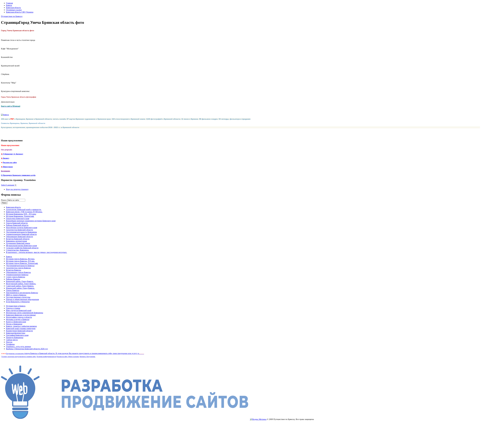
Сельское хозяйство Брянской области (22, 248)
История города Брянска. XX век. (20, 261)
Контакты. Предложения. (87, 356)
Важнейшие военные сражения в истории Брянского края (30, 221)
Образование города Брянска (18, 272)
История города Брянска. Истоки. (20, 259)
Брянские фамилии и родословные (21, 315)
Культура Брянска (13, 270)
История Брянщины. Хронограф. (20, 216)
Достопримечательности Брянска (20, 266)
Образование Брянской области (19, 236)
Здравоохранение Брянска (17, 275)
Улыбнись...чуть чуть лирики (18, 346)
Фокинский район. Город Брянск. (20, 288)
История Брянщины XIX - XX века (21, 214)
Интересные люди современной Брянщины (24, 313)
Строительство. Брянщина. (17, 250)
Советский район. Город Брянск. (20, 286)
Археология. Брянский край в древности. (23, 209)
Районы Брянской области (17, 225)
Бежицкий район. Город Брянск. (20, 281)
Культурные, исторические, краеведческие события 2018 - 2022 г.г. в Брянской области (40, 127)
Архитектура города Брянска (18, 268)
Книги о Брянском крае (16, 322)
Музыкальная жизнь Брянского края (21, 245)
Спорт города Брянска (15, 277)
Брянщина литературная (16, 241)
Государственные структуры (18, 297)
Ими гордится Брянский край (18, 310)
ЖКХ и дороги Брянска (16, 295)
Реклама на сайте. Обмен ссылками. (68, 356)
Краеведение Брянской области (19, 331)
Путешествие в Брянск (15, 306)
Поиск (4, 200)
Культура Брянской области (17, 239)
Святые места (12, 340)
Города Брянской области (17, 223)
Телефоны (10, 344)
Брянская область (13, 8)
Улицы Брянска (12, 290)
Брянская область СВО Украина (19, 12)
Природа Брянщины (14, 337)
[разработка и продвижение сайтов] (125, 419)
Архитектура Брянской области (19, 230)
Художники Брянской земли (18, 243)
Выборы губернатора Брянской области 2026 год (27, 349)
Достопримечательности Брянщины (21, 232)
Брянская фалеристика (15, 333)
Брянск (9, 5)
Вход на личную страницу (17, 189)
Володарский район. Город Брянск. (21, 284)
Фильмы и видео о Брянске (17, 319)
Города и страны (13, 308)
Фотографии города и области (19, 317)
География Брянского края (17, 335)
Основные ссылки (14, 10)
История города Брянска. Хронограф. (22, 263)
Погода (9, 342)
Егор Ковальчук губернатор (18, 302)
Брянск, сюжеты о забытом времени (21, 326)
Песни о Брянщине (14, 324)
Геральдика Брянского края (17, 218)
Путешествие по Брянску (12, 16)
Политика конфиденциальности (46, 356)
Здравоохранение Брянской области (21, 234)
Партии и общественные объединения (22, 299)
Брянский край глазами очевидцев (20, 328)
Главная (9, 3)
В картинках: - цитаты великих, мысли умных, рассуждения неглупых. (36, 252)
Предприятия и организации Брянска (22, 293)
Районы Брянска (13, 279)
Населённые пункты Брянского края (21, 227)
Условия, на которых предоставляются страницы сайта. (18, 356)
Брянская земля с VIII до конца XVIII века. (24, 212)
